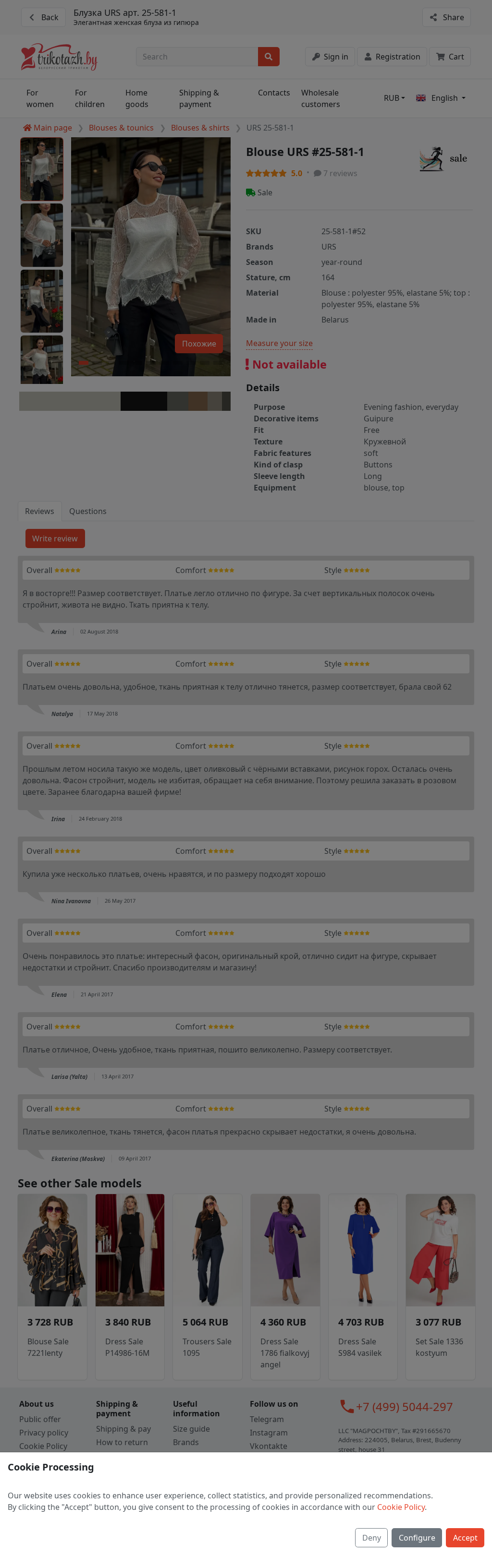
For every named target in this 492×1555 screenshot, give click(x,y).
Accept (465, 1537)
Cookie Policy (401, 1507)
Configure (417, 1537)
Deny (371, 1537)
